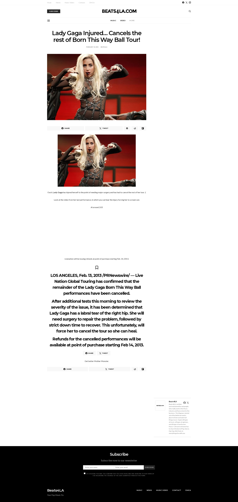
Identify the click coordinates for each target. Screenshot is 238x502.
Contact (82, 3)
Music (49, 3)
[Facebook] (183, 2)
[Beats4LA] (160, 405)
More (131, 20)
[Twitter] (187, 2)
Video (123, 20)
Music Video (69, 3)
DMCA (91, 3)
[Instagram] (190, 2)
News (58, 3)
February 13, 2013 (92, 47)
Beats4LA (104, 47)
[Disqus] (96, 408)
